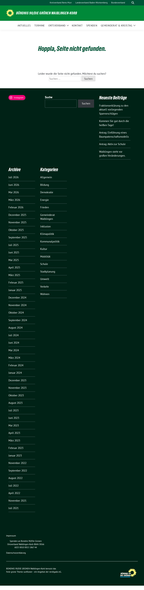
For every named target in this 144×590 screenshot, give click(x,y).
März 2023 (14, 440)
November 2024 (17, 305)
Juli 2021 (13, 508)
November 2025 (17, 222)
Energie (44, 200)
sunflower (27, 571)
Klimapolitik (47, 234)
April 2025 (14, 267)
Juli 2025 (13, 245)
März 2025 (14, 275)
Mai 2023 (13, 425)
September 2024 (17, 320)
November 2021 (17, 500)
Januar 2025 (15, 290)
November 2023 (17, 387)
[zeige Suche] (133, 2)
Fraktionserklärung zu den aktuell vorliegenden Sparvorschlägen (113, 109)
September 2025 (17, 237)
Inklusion (45, 226)
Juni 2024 (13, 342)
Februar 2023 (15, 448)
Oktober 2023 (16, 395)
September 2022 (17, 470)
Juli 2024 (13, 335)
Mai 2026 (13, 192)
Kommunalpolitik (49, 241)
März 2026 (14, 200)
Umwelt (44, 279)
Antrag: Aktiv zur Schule (112, 144)
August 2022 (15, 478)
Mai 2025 (13, 260)
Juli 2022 (13, 485)
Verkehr (44, 286)
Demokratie (46, 192)
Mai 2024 (13, 350)
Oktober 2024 (16, 312)
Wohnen (44, 294)
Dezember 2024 (17, 297)
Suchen (86, 103)
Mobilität (45, 256)
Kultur (43, 249)
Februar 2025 (15, 282)
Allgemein (46, 177)
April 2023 (14, 433)
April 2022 (14, 493)
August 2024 (15, 327)
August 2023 (15, 402)
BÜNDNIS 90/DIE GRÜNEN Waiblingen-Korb (46, 13)
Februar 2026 (15, 207)
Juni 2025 (13, 252)
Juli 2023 (13, 410)
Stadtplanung (47, 271)
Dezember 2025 (17, 215)
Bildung (44, 185)
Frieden (44, 207)
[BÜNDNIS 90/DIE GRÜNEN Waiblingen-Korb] (10, 12)
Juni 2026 (13, 185)
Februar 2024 (15, 365)
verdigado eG (55, 571)
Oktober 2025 (16, 230)
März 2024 (14, 357)
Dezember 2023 (17, 380)
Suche (49, 97)
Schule (44, 264)
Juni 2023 (13, 418)
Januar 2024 (15, 372)
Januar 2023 (15, 455)
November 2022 (17, 463)
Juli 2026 (13, 177)
